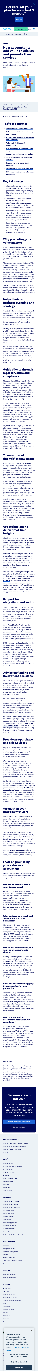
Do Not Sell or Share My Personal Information (19, 1355)
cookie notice (17, 1347)
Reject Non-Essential (19, 1362)
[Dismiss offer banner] (33, 4)
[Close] (31, 1330)
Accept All (19, 1367)
